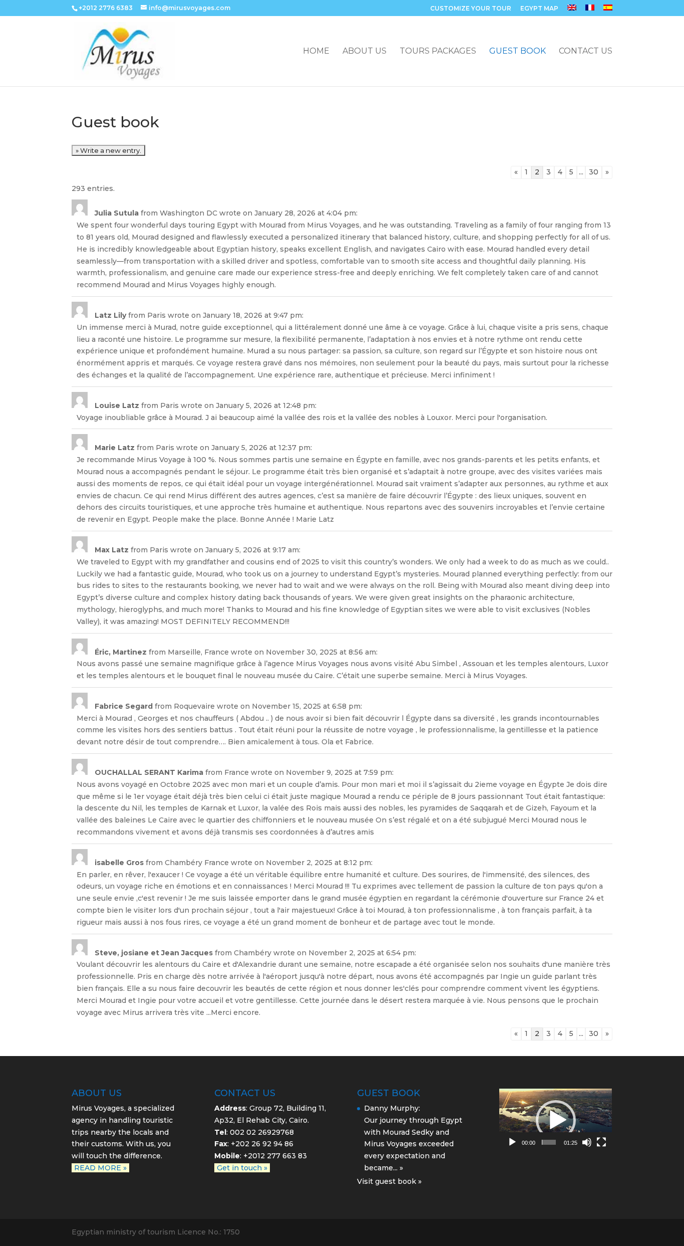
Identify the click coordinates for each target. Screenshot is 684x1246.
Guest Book (517, 52)
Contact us (585, 52)
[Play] (512, 1142)
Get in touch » (242, 1167)
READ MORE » (100, 1167)
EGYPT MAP (539, 9)
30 (593, 171)
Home (316, 52)
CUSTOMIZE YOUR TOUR (470, 9)
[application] (555, 1120)
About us (365, 52)
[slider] (549, 1142)
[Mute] (587, 1142)
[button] (556, 1120)
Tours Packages (438, 52)
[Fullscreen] (601, 1142)
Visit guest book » (389, 1181)
